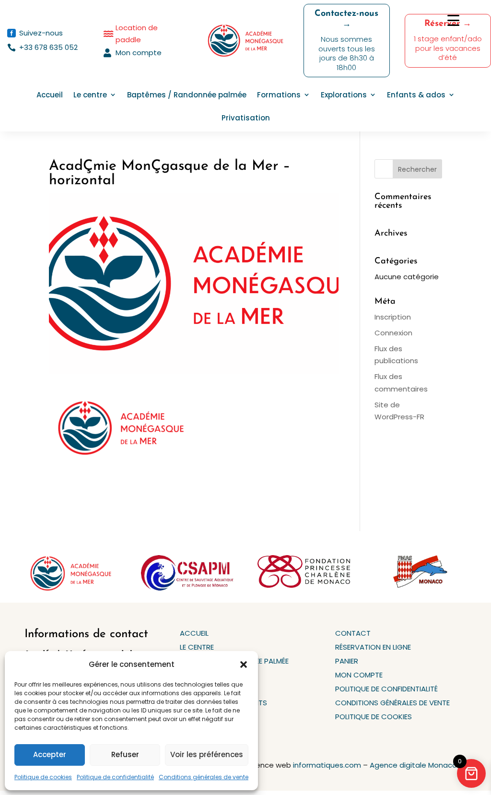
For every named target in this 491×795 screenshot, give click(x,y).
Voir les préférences (206, 754)
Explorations (344, 95)
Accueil (49, 95)
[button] (243, 664)
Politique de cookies (43, 777)
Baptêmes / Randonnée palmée (186, 95)
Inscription (392, 317)
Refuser (125, 754)
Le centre (90, 95)
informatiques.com (327, 765)
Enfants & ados (416, 95)
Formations (279, 95)
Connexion (393, 333)
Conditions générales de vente (203, 777)
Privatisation (246, 118)
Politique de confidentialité (115, 777)
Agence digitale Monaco (413, 765)
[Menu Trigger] (453, 20)
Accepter (49, 754)
